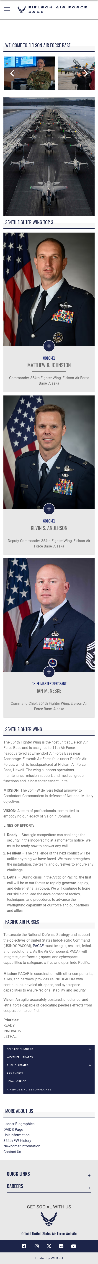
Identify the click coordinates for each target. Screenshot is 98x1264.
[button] (7, 9)
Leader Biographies (18, 1124)
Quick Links (18, 1174)
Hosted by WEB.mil (49, 1258)
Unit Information (16, 1135)
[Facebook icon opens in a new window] (24, 1246)
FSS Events (15, 1073)
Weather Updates (20, 1057)
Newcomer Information (21, 1146)
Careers (15, 1186)
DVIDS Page (13, 1129)
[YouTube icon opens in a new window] (73, 1246)
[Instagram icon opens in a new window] (36, 1246)
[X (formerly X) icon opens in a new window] (49, 1246)
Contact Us (12, 1152)
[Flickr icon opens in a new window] (61, 1246)
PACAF (38, 946)
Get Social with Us (49, 1207)
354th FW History (17, 1141)
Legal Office (16, 1081)
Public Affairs (18, 1065)
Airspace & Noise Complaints (29, 1089)
